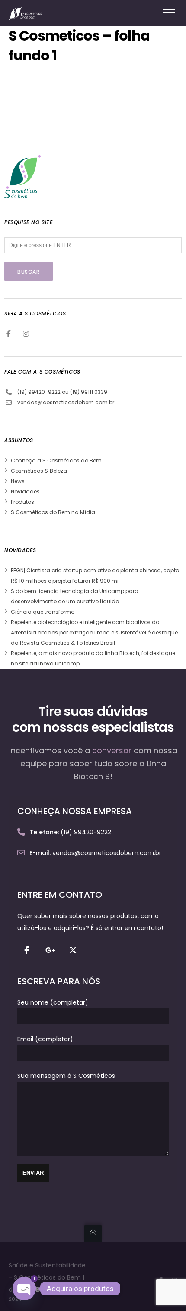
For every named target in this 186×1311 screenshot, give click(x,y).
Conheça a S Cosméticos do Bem (56, 460)
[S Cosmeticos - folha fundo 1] (73, 140)
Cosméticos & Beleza (39, 470)
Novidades (25, 491)
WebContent (49, 1289)
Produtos (22, 502)
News (18, 481)
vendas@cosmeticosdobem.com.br (65, 402)
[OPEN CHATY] (24, 1288)
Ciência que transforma (43, 611)
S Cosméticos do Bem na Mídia (53, 512)
